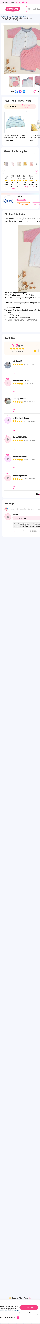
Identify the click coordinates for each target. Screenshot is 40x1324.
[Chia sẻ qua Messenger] (20, 91)
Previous (4, 174)
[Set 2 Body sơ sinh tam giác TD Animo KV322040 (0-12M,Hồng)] (13, 164)
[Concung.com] (12, 9)
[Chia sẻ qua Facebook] (24, 91)
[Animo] (9, 201)
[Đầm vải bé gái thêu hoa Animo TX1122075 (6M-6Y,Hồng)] (31, 164)
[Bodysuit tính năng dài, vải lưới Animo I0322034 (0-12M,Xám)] (6, 164)
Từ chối (28, 1313)
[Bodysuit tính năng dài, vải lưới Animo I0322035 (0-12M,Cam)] (19, 164)
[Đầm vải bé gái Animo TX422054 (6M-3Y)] (25, 164)
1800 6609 (19, 2)
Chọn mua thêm (26, 106)
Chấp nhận (29, 1307)
